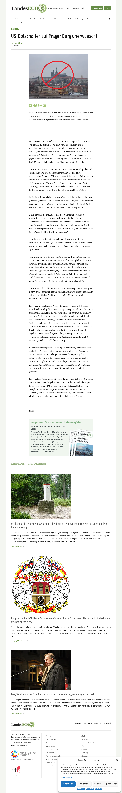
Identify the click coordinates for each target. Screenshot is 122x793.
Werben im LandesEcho (54, 756)
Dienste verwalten (66, 777)
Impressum (98, 789)
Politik (15, 19)
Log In (107, 8)
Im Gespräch (17, 23)
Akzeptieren (68, 784)
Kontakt (48, 742)
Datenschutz (81, 789)
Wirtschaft (67, 19)
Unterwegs (79, 19)
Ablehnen (84, 784)
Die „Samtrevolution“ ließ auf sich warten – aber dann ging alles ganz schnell (53, 694)
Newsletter (50, 752)
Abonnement (97, 8)
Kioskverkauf (50, 746)
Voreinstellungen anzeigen (105, 784)
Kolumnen (91, 19)
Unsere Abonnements (53, 749)
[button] (117, 760)
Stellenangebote (51, 739)
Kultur (57, 19)
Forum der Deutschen (42, 19)
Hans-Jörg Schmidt (17, 43)
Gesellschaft (26, 19)
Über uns (49, 736)
